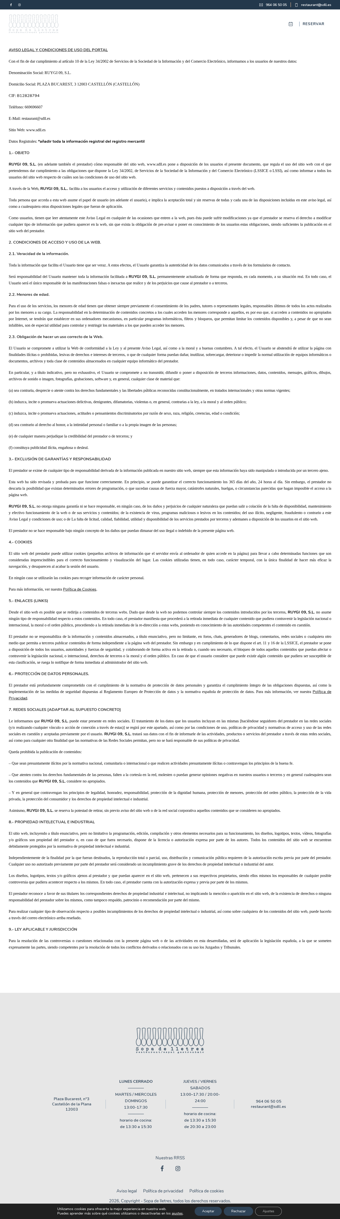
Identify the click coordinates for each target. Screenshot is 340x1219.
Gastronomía (214, 23)
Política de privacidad (163, 1191)
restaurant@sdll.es (316, 4)
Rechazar (238, 1211)
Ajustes (268, 1211)
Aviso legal (126, 1191)
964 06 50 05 (276, 4)
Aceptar (208, 1211)
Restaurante (127, 23)
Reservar (313, 23)
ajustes (177, 1213)
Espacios (181, 23)
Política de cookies (206, 1191)
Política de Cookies (79, 589)
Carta (157, 23)
